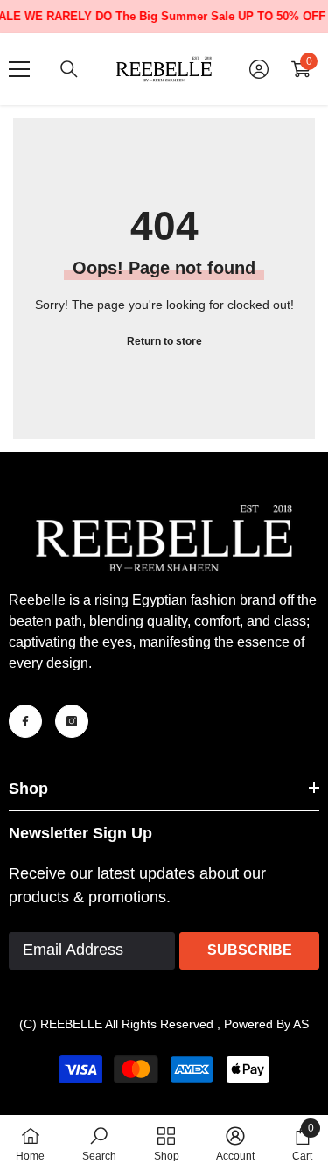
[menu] (19, 69)
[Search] (69, 69)
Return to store (164, 341)
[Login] (259, 69)
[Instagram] (71, 721)
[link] (99, 1142)
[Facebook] (25, 721)
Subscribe (249, 950)
